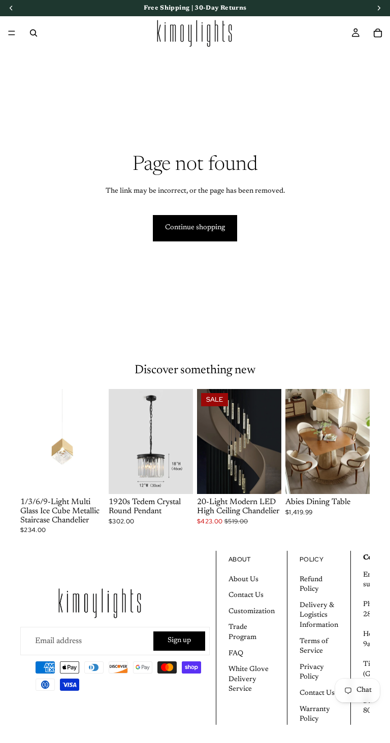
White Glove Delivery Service (249, 679)
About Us (243, 579)
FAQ (236, 653)
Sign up (179, 640)
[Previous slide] (31, 442)
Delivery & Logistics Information (319, 615)
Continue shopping (195, 227)
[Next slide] (93, 442)
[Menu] (11, 33)
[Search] (33, 33)
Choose (97, 478)
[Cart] (378, 33)
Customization (252, 611)
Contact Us (246, 595)
